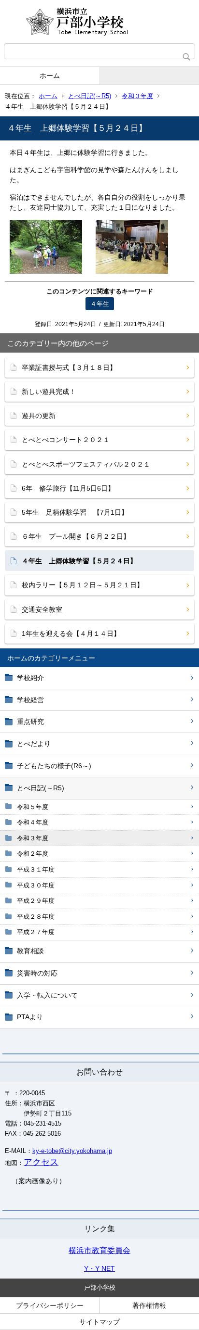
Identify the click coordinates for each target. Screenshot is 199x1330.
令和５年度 (32, 807)
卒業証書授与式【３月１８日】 (69, 367)
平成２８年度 (36, 916)
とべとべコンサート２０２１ (66, 439)
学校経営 (30, 700)
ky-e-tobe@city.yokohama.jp (72, 1150)
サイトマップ (99, 1322)
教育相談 (30, 951)
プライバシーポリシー (50, 1305)
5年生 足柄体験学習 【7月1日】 (75, 512)
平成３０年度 (36, 885)
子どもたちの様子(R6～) (54, 766)
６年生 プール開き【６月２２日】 (76, 536)
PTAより (30, 1017)
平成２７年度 (36, 932)
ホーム (50, 75)
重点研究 (30, 721)
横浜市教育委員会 (99, 1250)
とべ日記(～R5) (89, 96)
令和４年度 (32, 822)
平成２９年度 (36, 900)
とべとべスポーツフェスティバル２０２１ (86, 464)
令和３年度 (137, 96)
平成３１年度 (36, 869)
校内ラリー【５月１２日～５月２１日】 (82, 585)
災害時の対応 (37, 973)
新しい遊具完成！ (49, 391)
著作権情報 (149, 1305)
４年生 (99, 303)
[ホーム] (99, 21)
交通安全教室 (42, 609)
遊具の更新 (39, 415)
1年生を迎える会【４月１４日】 (71, 633)
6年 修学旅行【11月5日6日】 (68, 488)
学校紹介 (30, 678)
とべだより (34, 743)
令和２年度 (32, 853)
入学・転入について (47, 995)
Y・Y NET (99, 1268)
